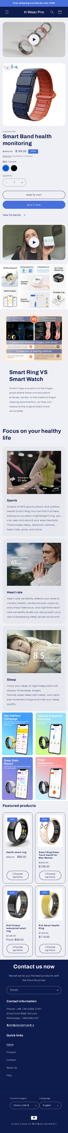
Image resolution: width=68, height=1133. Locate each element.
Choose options (18, 875)
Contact (11, 1060)
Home (10, 1044)
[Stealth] (6, 168)
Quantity (7, 176)
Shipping (7, 156)
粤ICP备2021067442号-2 (20, 1025)
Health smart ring (16, 852)
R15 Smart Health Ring (49, 926)
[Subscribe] (57, 990)
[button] (7, 12)
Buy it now (34, 205)
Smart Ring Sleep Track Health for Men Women (49, 855)
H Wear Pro (26, 1124)
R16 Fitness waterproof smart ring (16, 928)
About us (12, 1068)
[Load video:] (34, 39)
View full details (12, 215)
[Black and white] (14, 168)
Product (11, 1052)
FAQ (9, 1075)
